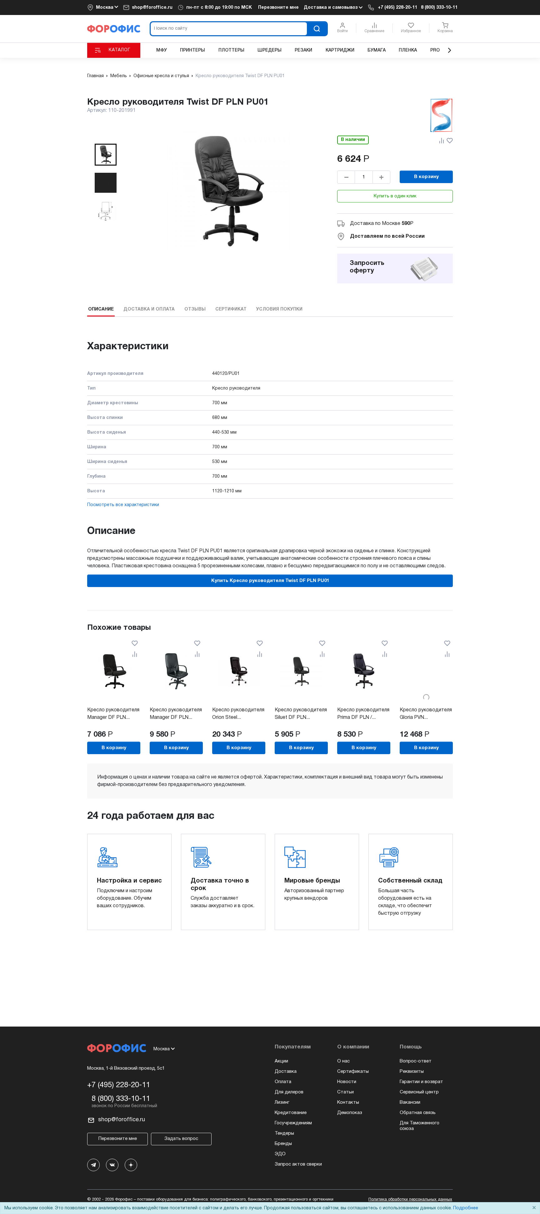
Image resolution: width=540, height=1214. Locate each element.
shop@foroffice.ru (152, 8)
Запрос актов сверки (298, 1164)
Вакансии (410, 1102)
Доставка (286, 1071)
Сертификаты (353, 1071)
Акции (281, 1061)
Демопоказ (349, 1113)
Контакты (348, 1102)
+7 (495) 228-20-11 (397, 8)
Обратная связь (418, 1113)
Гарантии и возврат (421, 1082)
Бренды (283, 1144)
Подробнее (465, 1208)
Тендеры (284, 1133)
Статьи (345, 1092)
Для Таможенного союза (419, 1126)
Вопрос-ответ (416, 1061)
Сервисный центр (419, 1092)
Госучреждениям (293, 1123)
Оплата (283, 1082)
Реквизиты (412, 1071)
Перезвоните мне (278, 8)
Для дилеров (289, 1092)
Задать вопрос (181, 1139)
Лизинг (282, 1102)
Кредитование (291, 1113)
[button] (106, 155)
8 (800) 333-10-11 (439, 8)
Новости (346, 1082)
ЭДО (280, 1154)
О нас (343, 1061)
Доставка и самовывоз (331, 8)
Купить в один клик (395, 196)
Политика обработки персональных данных (410, 1200)
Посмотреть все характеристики (123, 505)
